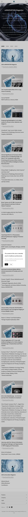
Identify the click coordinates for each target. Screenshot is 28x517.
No (11, 264)
